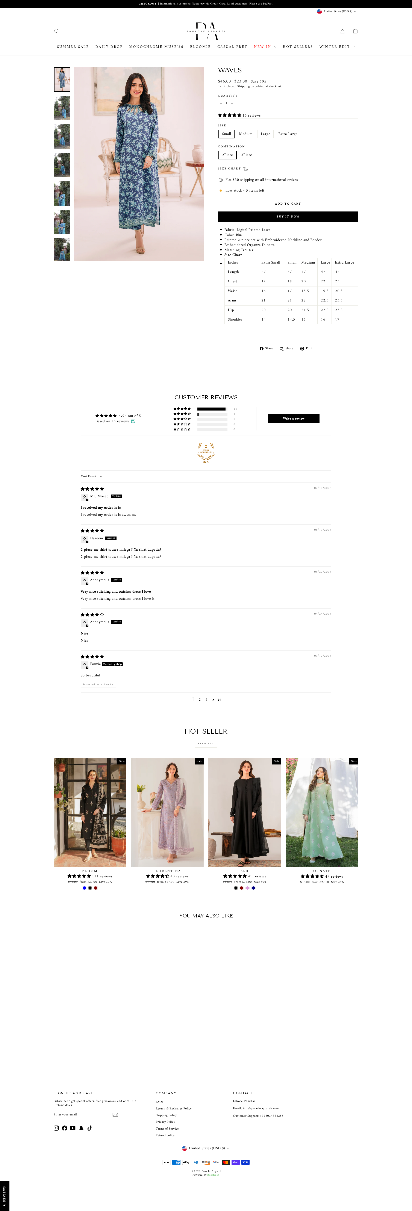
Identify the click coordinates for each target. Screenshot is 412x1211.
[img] (92, 489)
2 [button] (200, 700)
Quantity (228, 96)
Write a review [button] (293, 419)
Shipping (243, 86)
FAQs (159, 1102)
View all (206, 744)
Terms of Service (167, 1129)
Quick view (90, 862)
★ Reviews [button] (4, 1196)
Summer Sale (73, 47)
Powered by (205, 1174)
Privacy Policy (165, 1122)
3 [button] (207, 700)
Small (226, 134)
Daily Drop (109, 47)
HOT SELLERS (298, 47)
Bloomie (200, 47)
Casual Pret (232, 47)
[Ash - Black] (236, 888)
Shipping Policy (166, 1115)
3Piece (246, 155)
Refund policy (165, 1135)
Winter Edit (336, 47)
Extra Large (287, 134)
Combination (231, 147)
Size (222, 126)
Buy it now (288, 216)
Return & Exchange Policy (174, 1109)
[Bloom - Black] (90, 888)
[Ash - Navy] (253, 888)
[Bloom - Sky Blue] (84, 888)
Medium (246, 134)
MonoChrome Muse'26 (156, 47)
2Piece (227, 155)
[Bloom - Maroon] (96, 888)
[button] (230, 115)
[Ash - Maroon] (242, 888)
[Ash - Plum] (247, 888)
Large (265, 134)
